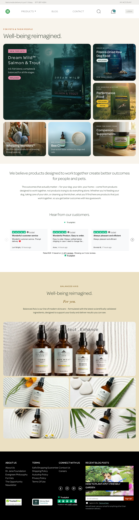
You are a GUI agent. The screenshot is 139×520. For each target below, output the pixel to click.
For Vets (9, 478)
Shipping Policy (40, 471)
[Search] (98, 11)
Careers (63, 471)
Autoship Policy (40, 474)
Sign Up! (128, 498)
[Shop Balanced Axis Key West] (103, 392)
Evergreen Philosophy (16, 474)
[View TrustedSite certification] (13, 501)
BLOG (55, 11)
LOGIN (129, 11)
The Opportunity (13, 481)
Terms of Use (104, 503)
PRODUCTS (27, 11)
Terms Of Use (38, 481)
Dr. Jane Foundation (15, 471)
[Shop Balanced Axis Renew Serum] (36, 423)
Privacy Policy (39, 478)
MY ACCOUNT (126, 2)
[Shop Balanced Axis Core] (36, 392)
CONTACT (78, 11)
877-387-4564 (40, 2)
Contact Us (64, 467)
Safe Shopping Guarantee (45, 467)
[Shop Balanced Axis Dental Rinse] (103, 423)
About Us (10, 467)
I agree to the (99, 503)
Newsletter (10, 485)
